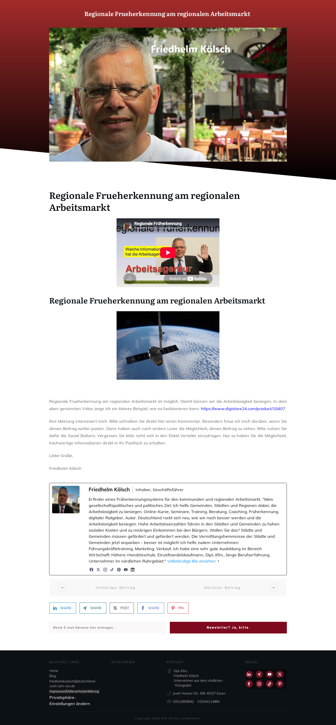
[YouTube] (125, 569)
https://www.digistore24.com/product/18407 (243, 408)
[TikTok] (112, 569)
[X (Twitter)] (98, 569)
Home (53, 670)
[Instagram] (105, 569)
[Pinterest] (119, 569)
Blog (52, 676)
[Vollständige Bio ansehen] (218, 561)
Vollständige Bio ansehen (191, 561)
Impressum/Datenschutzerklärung (74, 691)
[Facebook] (91, 569)
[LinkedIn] (132, 569)
